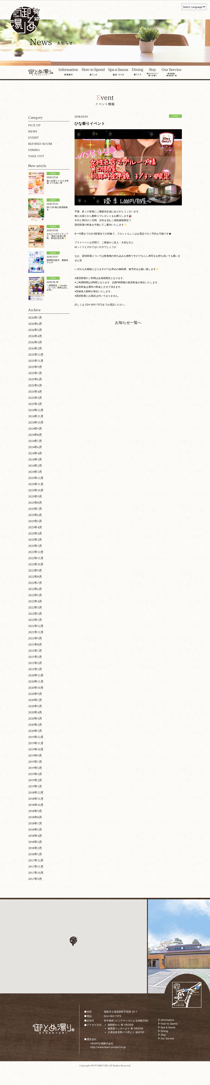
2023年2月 (35, 539)
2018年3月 (35, 842)
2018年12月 (36, 792)
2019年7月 (35, 761)
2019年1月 (35, 786)
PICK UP (34, 125)
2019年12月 (36, 737)
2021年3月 (35, 663)
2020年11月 (36, 681)
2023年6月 (35, 515)
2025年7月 (35, 373)
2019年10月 (36, 749)
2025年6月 (35, 379)
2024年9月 (35, 428)
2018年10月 (36, 805)
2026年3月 (35, 342)
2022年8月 (35, 576)
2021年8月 (35, 644)
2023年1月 (35, 546)
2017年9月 (35, 879)
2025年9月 (35, 367)
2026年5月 (35, 330)
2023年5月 (35, 521)
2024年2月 (35, 465)
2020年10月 (36, 687)
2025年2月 (35, 404)
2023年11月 (36, 484)
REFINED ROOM (40, 144)
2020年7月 (35, 700)
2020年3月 (35, 718)
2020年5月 (35, 706)
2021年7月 (35, 650)
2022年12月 (36, 552)
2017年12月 (36, 860)
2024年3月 (35, 459)
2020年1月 (35, 731)
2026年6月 (35, 324)
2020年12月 (36, 675)
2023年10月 (36, 490)
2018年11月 (36, 798)
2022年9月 (35, 570)
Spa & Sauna (168, 1027)
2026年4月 (35, 336)
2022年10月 (36, 564)
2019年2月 (35, 780)
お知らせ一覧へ (128, 322)
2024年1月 (35, 472)
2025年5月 (35, 385)
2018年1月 (35, 854)
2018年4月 (35, 835)
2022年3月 (35, 607)
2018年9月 (35, 811)
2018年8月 (35, 817)
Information (167, 1019)
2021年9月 (35, 638)
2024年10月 (36, 422)
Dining (164, 1031)
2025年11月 (36, 361)
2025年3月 (35, 398)
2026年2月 (35, 348)
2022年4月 (35, 601)
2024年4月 (35, 453)
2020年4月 (35, 712)
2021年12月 (36, 626)
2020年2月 (35, 724)
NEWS (32, 131)
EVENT (33, 137)
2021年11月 (36, 632)
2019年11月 (36, 743)
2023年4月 (35, 527)
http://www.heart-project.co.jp (108, 1047)
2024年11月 (36, 416)
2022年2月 (35, 613)
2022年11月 (36, 558)
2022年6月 (35, 589)
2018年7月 (35, 823)
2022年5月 (35, 595)
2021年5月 (35, 657)
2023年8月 (35, 502)
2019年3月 (35, 774)
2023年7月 (35, 509)
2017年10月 (36, 872)
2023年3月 (35, 533)
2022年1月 (35, 620)
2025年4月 (35, 391)
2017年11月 (36, 866)
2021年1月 (35, 669)
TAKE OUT (36, 156)
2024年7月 (35, 441)
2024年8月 (35, 435)
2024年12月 (36, 410)
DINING (34, 150)
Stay (163, 1034)
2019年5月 (35, 768)
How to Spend (169, 1023)
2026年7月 (35, 317)
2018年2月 (35, 848)
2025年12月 (36, 354)
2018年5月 (35, 829)
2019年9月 (35, 755)
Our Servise (167, 1038)
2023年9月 (35, 496)
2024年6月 (35, 447)
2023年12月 (36, 478)
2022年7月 (35, 583)
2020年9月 (35, 694)
